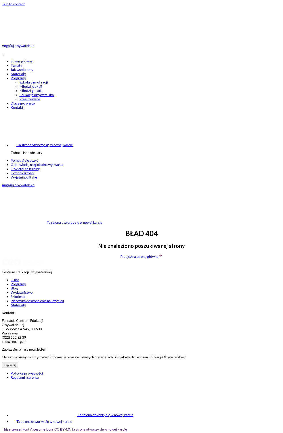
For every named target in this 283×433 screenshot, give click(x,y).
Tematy (16, 65)
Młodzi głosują (30, 90)
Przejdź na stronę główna (139, 256)
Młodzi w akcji (30, 86)
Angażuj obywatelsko (18, 185)
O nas (15, 280)
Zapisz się (10, 365)
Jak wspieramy (22, 69)
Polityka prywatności (27, 373)
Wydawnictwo (22, 292)
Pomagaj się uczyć (24, 160)
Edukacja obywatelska (36, 95)
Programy (18, 78)
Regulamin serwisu (25, 377)
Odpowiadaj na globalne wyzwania (37, 164)
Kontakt (17, 107)
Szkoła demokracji (33, 82)
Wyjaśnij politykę (24, 177)
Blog (14, 288)
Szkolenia (18, 296)
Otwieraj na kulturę (25, 169)
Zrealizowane (29, 99)
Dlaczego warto (23, 103)
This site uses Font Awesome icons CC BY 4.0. (64, 429)
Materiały (18, 74)
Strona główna (22, 61)
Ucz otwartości (22, 173)
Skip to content (13, 4)
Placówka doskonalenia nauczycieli (37, 301)
